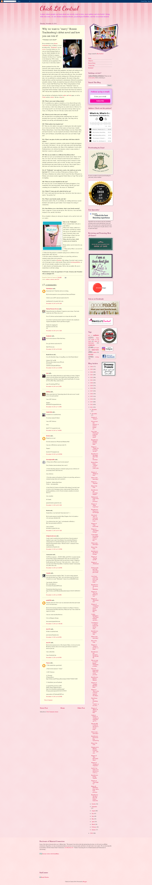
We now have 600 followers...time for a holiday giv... (95, 425)
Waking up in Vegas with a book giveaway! (95, 499)
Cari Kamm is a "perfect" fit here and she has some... (94, 625)
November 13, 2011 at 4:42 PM (53, 637)
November (94, 413)
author (64, 95)
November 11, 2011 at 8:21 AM (54, 505)
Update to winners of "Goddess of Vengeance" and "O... (95, 718)
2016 (91, 393)
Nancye (48, 663)
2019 (91, 385)
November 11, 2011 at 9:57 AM (54, 530)
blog (61, 97)
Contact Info (91, 65)
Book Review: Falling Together (94, 776)
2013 (91, 402)
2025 (91, 369)
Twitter (44, 97)
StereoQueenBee (50, 459)
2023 (91, 374)
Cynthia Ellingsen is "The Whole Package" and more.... (95, 617)
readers (94, 352)
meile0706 (48, 600)
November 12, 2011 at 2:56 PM (53, 595)
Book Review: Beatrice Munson (94, 678)
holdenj (48, 392)
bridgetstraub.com (51, 536)
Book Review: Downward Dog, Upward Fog (95, 738)
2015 (91, 396)
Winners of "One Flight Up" (94, 782)
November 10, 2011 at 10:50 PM (54, 454)
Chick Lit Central (59, 8)
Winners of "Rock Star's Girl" (95, 600)
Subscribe (100, 101)
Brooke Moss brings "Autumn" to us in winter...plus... (95, 465)
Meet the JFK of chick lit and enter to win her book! (94, 726)
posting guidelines (75, 262)
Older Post (81, 708)
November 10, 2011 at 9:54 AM (54, 349)
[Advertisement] (44, 862)
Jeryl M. (48, 629)
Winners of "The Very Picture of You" (94, 594)
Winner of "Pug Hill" (94, 482)
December (94, 409)
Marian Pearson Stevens (52, 309)
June (93, 816)
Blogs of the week (94, 486)
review (44, 49)
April (93, 821)
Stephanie (48, 336)
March (93, 824)
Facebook (59, 260)
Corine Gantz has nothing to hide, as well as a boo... (94, 537)
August (94, 811)
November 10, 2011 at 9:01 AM (54, 303)
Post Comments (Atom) (52, 712)
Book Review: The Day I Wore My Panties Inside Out (94, 797)
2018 (91, 388)
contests (52, 279)
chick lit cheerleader (93, 342)
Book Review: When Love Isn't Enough (95, 511)
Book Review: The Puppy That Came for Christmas (94, 456)
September (94, 806)
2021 (91, 380)
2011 (91, 407)
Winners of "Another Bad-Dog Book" (94, 685)
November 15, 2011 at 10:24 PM (54, 696)
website (52, 97)
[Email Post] (65, 277)
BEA (89, 335)
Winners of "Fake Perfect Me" (95, 525)
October (94, 804)
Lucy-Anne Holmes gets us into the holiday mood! (95, 434)
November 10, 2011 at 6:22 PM (53, 386)
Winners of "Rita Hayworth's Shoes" (94, 758)
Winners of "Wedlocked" (95, 563)
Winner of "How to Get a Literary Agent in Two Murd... (95, 692)
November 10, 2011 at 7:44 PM (53, 430)
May (93, 819)
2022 (91, 377)
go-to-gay (96, 347)
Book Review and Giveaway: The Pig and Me (94, 654)
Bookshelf (90, 68)
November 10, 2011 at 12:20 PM (54, 368)
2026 (91, 366)
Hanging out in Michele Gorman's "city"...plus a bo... (95, 750)
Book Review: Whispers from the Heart (94, 442)
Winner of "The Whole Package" (95, 530)
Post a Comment (48, 700)
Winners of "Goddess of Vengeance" (95, 764)
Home (63, 708)
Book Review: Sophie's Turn (94, 632)
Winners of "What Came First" (95, 505)
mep (47, 373)
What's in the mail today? (94, 478)
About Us (90, 61)
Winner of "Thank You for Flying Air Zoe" (95, 449)
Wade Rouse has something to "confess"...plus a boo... (95, 701)
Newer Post (44, 708)
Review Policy (91, 63)
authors (48, 279)
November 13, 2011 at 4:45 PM (53, 657)
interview (57, 279)
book (70, 95)
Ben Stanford (100, 53)
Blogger (85, 881)
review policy (91, 77)
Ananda (48, 573)
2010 (91, 833)
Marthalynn (49, 288)
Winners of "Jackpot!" (94, 418)
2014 (91, 399)
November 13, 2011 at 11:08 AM (54, 623)
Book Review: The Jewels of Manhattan (94, 587)
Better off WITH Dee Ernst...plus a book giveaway (95, 789)
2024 (91, 372)
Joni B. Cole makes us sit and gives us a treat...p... (95, 770)
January (94, 830)
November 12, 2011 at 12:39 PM (54, 549)
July (93, 813)
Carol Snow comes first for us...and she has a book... (94, 579)
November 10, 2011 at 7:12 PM (53, 407)
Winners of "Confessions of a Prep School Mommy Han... (95, 607)
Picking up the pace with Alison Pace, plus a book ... (95, 570)
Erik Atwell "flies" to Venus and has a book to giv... (94, 518)
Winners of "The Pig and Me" (94, 558)
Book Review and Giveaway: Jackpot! (94, 492)
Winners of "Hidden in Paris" (94, 473)
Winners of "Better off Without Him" (94, 710)
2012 (91, 404)
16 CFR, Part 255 (69, 847)
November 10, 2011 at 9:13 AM (54, 330)
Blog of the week (94, 641)
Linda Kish (49, 412)
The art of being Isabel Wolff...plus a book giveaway (95, 671)
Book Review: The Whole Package (94, 552)
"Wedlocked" (53, 47)
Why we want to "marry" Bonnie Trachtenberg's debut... (94, 663)
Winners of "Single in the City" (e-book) (95, 647)
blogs (97, 338)
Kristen (48, 436)
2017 (91, 391)
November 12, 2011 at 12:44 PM (54, 568)
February (94, 827)
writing (97, 357)
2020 (91, 383)
